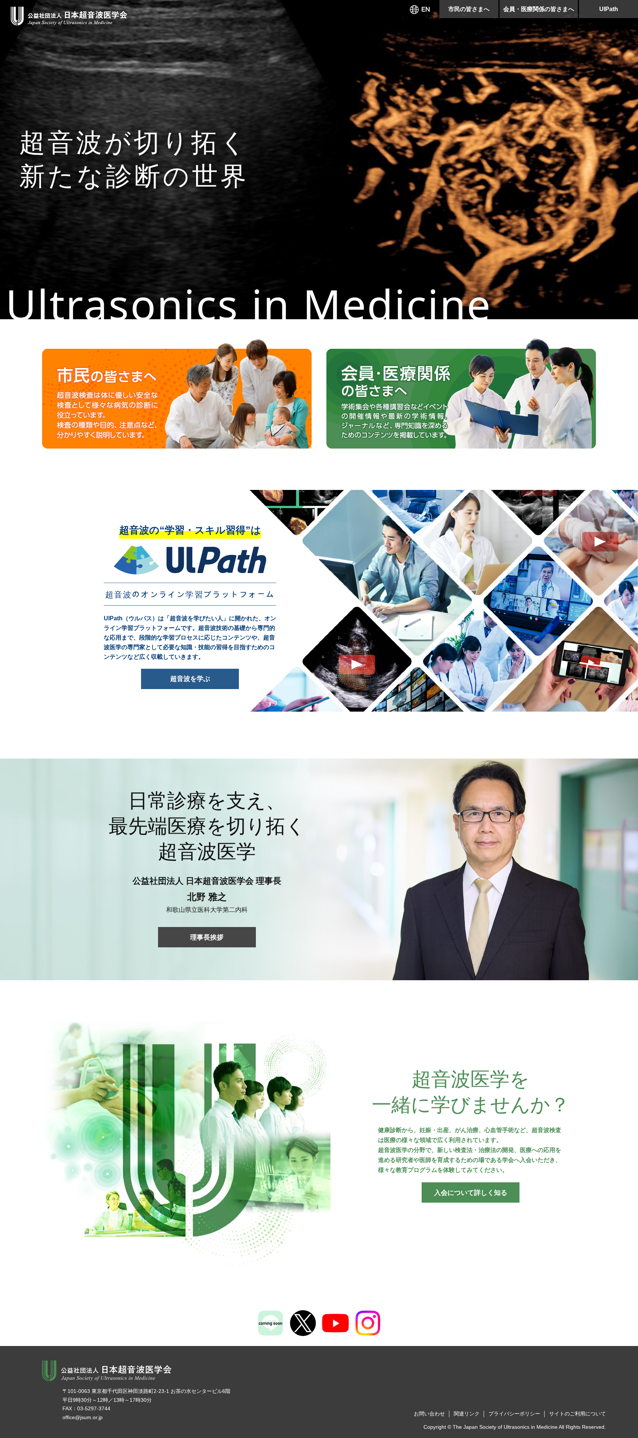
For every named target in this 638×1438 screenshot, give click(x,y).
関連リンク (467, 1414)
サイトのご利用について (577, 1414)
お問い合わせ (429, 1414)
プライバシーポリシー (514, 1414)
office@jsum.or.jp (82, 1417)
